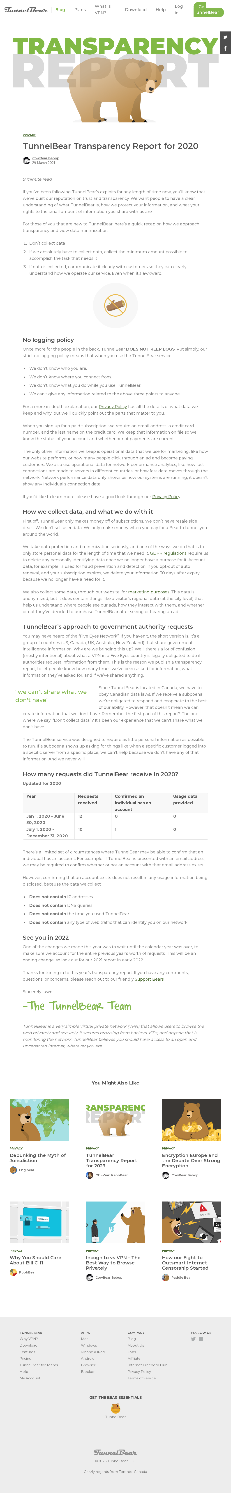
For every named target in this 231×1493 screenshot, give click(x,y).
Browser (88, 1365)
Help (161, 9)
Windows (89, 1345)
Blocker (88, 1371)
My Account (30, 1378)
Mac (84, 1339)
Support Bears (149, 979)
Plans (80, 9)
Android (88, 1358)
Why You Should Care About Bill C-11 (35, 1260)
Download (136, 9)
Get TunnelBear (206, 9)
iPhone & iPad (93, 1352)
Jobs (132, 1352)
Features (27, 1352)
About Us (136, 1345)
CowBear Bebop (45, 158)
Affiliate (134, 1358)
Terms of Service (142, 1378)
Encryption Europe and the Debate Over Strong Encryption (191, 1160)
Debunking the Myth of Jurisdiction (38, 1158)
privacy (29, 135)
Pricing (25, 1358)
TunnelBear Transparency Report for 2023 (111, 1160)
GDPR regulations (168, 553)
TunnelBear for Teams (39, 1365)
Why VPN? (29, 1339)
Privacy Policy (113, 406)
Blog (60, 9)
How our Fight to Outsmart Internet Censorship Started (185, 1263)
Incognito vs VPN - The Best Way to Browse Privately (113, 1263)
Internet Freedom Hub (148, 1365)
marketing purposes (148, 592)
